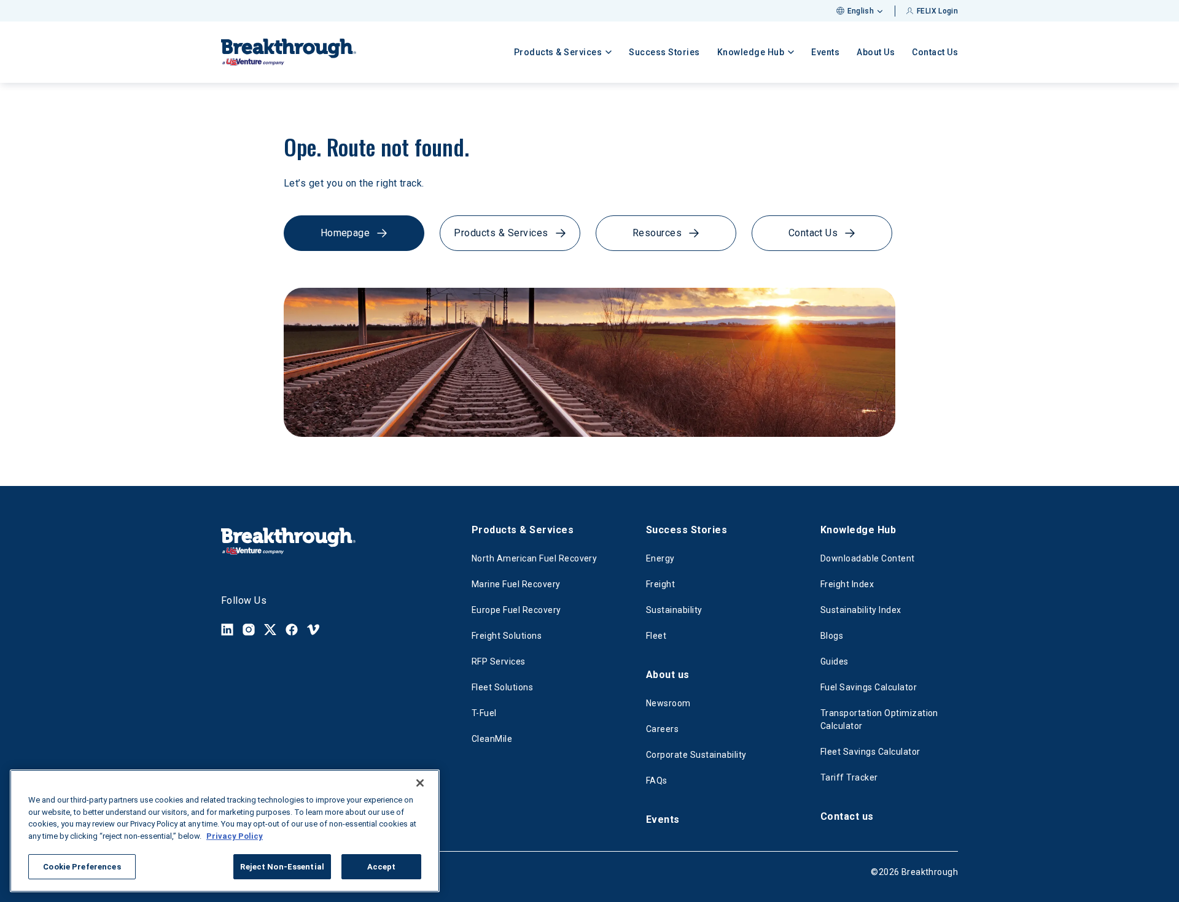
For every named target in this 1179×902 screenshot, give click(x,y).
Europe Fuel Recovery (516, 610)
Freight (660, 584)
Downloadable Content (867, 558)
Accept (381, 866)
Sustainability (674, 610)
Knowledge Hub (858, 530)
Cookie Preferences (81, 866)
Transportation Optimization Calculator (879, 719)
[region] (225, 830)
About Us (876, 52)
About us (668, 674)
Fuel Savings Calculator (868, 687)
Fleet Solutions (502, 687)
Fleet (656, 636)
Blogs (831, 636)
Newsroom (668, 703)
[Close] (420, 782)
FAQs (656, 780)
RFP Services (499, 661)
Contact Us (935, 52)
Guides (834, 661)
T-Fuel (484, 713)
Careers (662, 729)
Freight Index (847, 584)
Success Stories (664, 52)
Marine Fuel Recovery (516, 584)
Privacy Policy (234, 836)
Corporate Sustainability (696, 755)
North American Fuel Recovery (534, 558)
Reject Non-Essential (282, 866)
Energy (660, 558)
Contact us (847, 816)
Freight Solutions (507, 636)
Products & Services (523, 530)
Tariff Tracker (849, 777)
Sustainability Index (860, 610)
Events (825, 52)
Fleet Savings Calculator (870, 752)
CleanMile (492, 739)
